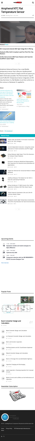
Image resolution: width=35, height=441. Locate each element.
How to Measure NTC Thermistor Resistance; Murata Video (23, 100)
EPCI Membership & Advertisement (22, 428)
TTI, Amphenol (8, 131)
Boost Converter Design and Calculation (16, 330)
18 (16, 150)
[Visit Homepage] (17, 2)
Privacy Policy (9, 428)
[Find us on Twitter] (3, 436)
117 (16, 174)
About (2, 430)
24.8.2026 (11, 150)
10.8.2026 (11, 196)
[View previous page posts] (16, 64)
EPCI (3, 423)
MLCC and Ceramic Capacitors (14, 342)
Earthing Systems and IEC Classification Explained (19, 347)
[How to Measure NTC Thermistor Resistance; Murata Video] (24, 94)
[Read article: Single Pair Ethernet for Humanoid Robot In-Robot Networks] (3, 172)
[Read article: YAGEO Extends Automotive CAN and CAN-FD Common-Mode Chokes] (3, 194)
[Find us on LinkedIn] (1, 436)
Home (2, 428)
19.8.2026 (11, 167)
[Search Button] (33, 2)
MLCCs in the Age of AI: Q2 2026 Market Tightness (19, 359)
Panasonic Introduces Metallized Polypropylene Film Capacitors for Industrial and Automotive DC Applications (21, 163)
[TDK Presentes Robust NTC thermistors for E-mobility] (7, 115)
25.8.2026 (11, 143)
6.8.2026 (11, 203)
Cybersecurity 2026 (11, 252)
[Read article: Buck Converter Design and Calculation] (17, 307)
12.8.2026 (11, 181)
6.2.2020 (3, 15)
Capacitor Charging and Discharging (15, 364)
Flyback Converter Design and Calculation (17, 353)
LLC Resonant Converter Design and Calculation (18, 336)
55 (15, 203)
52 (16, 196)
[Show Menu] (2, 2)
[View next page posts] (19, 64)
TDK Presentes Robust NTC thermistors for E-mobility (7, 121)
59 (16, 167)
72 (16, 181)
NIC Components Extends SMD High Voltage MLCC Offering (16, 49)
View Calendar (5, 263)
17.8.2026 (11, 174)
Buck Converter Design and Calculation (11, 322)
